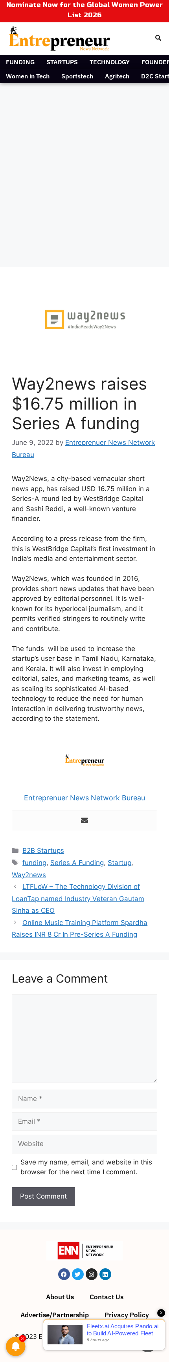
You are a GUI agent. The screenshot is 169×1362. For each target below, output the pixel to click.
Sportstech (77, 76)
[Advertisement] (84, 171)
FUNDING (20, 62)
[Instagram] (91, 1274)
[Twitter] (78, 1274)
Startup (119, 863)
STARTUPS (62, 62)
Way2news (29, 875)
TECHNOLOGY (110, 62)
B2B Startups (43, 850)
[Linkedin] (105, 1274)
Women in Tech (28, 76)
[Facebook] (64, 1274)
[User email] (84, 821)
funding (34, 863)
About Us (60, 1297)
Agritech (117, 76)
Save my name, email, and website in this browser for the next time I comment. (86, 1167)
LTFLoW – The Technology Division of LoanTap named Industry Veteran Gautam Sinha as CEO (78, 898)
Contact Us (106, 1297)
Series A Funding (77, 863)
